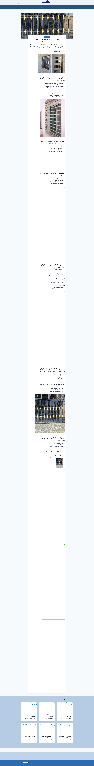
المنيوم (34, 7)
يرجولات (50, 7)
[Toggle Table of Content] (63, 51)
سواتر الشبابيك (60, 44)
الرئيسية (59, 7)
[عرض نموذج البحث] (18, 3)
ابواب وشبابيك (42, 7)
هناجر (38, 7)
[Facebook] (28, 762)
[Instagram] (24, 762)
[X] (26, 762)
